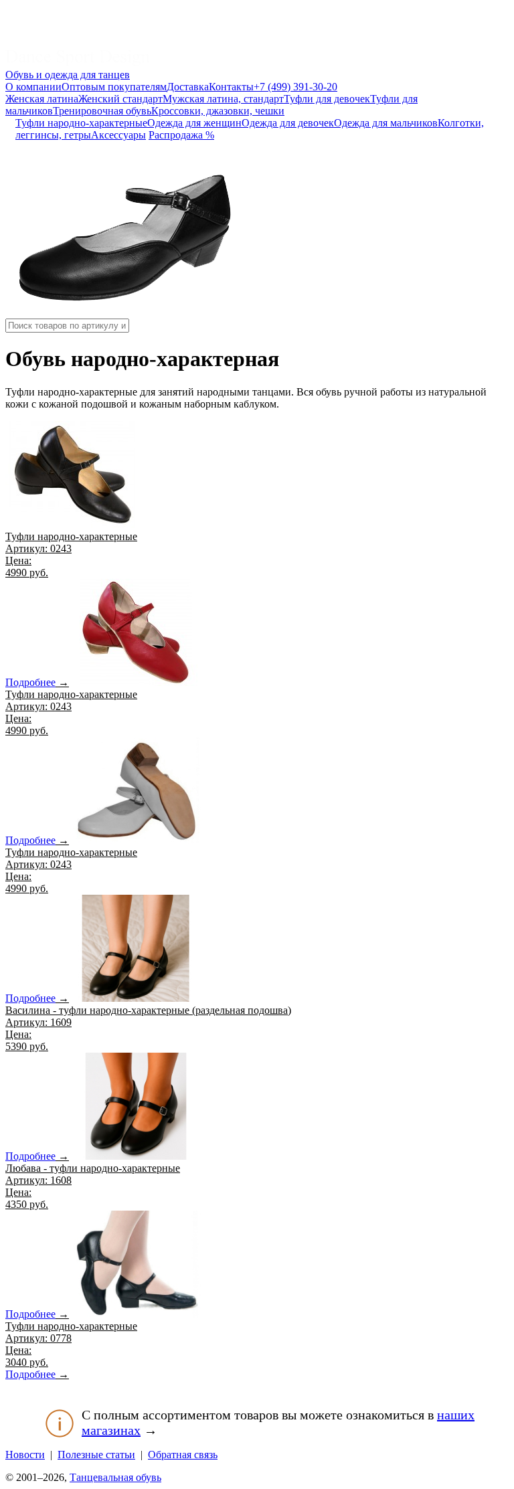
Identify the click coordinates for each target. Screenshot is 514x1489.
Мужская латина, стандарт (223, 98)
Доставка (188, 86)
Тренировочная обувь (102, 110)
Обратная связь (183, 1454)
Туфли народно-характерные (81, 122)
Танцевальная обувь (115, 1477)
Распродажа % (181, 135)
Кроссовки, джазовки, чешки (217, 110)
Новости (25, 1454)
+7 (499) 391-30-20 (295, 86)
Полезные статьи (96, 1454)
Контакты (231, 86)
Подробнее (30, 682)
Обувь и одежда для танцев (67, 74)
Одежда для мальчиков (386, 122)
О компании (33, 86)
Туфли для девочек (327, 98)
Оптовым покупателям (114, 86)
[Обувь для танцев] (77, 62)
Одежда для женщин (194, 122)
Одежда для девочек (288, 122)
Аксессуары (118, 135)
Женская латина (41, 98)
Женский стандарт (120, 98)
